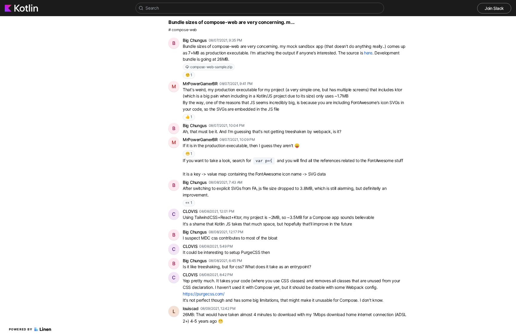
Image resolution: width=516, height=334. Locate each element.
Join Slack (494, 8)
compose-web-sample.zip (211, 67)
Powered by (21, 329)
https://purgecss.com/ (204, 293)
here (368, 52)
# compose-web (182, 30)
